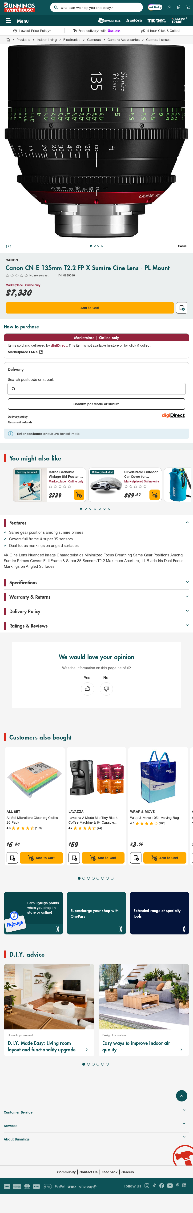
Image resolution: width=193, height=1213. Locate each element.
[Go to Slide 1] (91, 246)
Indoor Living (46, 40)
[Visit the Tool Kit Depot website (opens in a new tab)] (156, 20)
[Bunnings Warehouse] (19, 11)
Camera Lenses (158, 40)
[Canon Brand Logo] (182, 246)
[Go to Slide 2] (95, 246)
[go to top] (181, 1095)
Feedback (109, 1172)
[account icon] (169, 7)
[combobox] (96, 7)
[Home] (8, 40)
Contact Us (89, 1172)
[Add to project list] (181, 308)
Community (66, 1172)
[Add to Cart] (79, 495)
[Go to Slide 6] (104, 509)
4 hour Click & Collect (163, 31)
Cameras (94, 40)
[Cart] (188, 7)
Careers (127, 1172)
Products (23, 40)
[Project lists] (179, 7)
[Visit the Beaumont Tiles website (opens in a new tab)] (109, 20)
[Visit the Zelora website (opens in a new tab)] (134, 20)
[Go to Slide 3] (98, 246)
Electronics (71, 40)
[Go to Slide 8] (112, 878)
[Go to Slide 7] (109, 509)
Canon (12, 260)
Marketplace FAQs (23, 352)
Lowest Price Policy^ (35, 31)
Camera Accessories (124, 40)
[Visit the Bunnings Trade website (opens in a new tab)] (179, 20)
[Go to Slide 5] (100, 509)
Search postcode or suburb (31, 379)
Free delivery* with (92, 31)
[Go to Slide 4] (102, 246)
